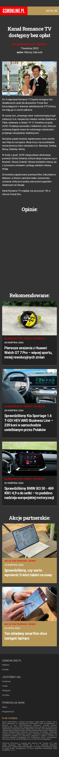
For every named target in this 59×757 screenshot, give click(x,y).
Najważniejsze (24, 44)
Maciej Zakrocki (33, 52)
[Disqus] (29, 250)
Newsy (42, 44)
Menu (50, 11)
